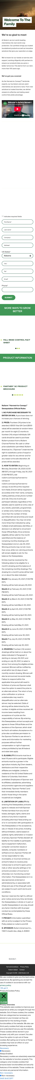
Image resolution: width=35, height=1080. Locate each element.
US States (6, 252)
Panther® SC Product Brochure (15, 388)
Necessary (6, 1051)
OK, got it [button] (4, 988)
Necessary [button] (4, 1048)
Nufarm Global (13, 970)
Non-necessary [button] (6, 1072)
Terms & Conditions (12, 967)
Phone (5, 285)
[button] (15, 348)
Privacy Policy (24, 967)
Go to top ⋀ (12, 959)
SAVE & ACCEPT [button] (6, 1078)
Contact (22, 970)
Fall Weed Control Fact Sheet (16, 341)
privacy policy (5, 985)
